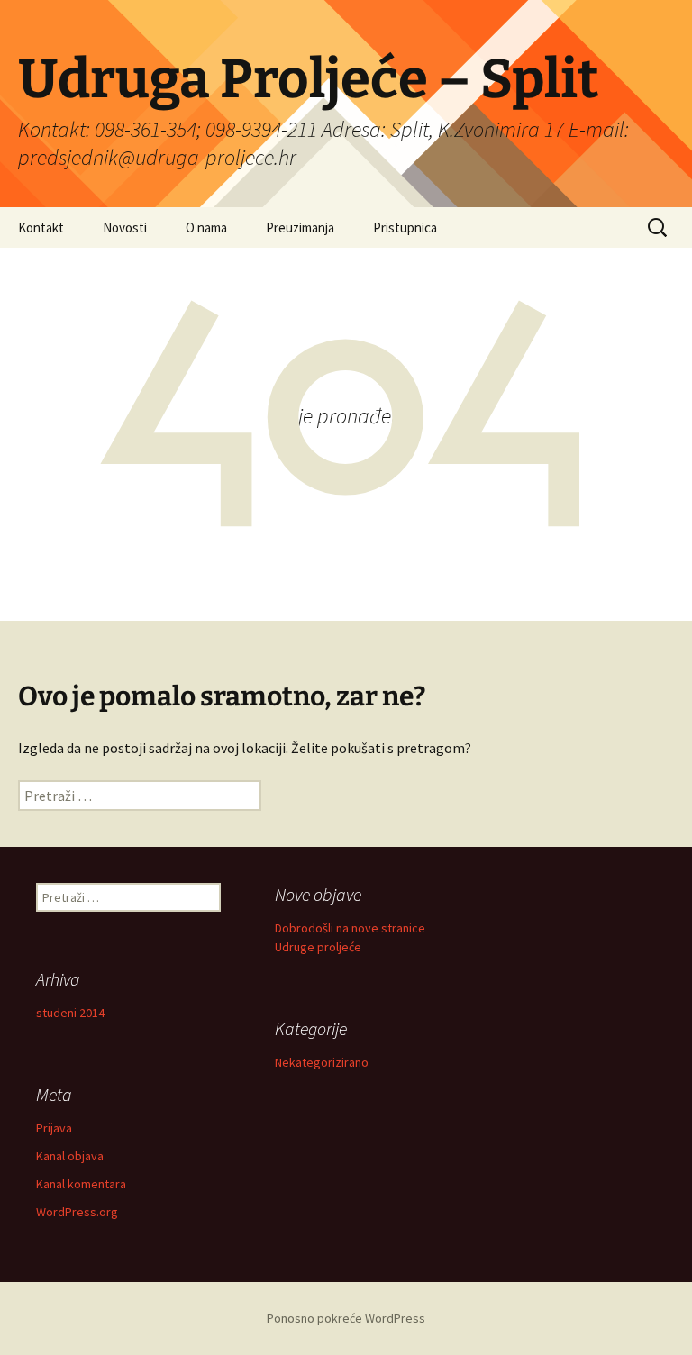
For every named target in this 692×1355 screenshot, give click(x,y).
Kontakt (41, 227)
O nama (206, 227)
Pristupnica (405, 227)
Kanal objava (70, 1156)
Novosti (125, 227)
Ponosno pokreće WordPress (346, 1318)
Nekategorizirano (322, 1062)
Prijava (54, 1128)
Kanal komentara (81, 1184)
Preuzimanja (300, 227)
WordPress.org (77, 1212)
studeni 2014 (70, 1013)
